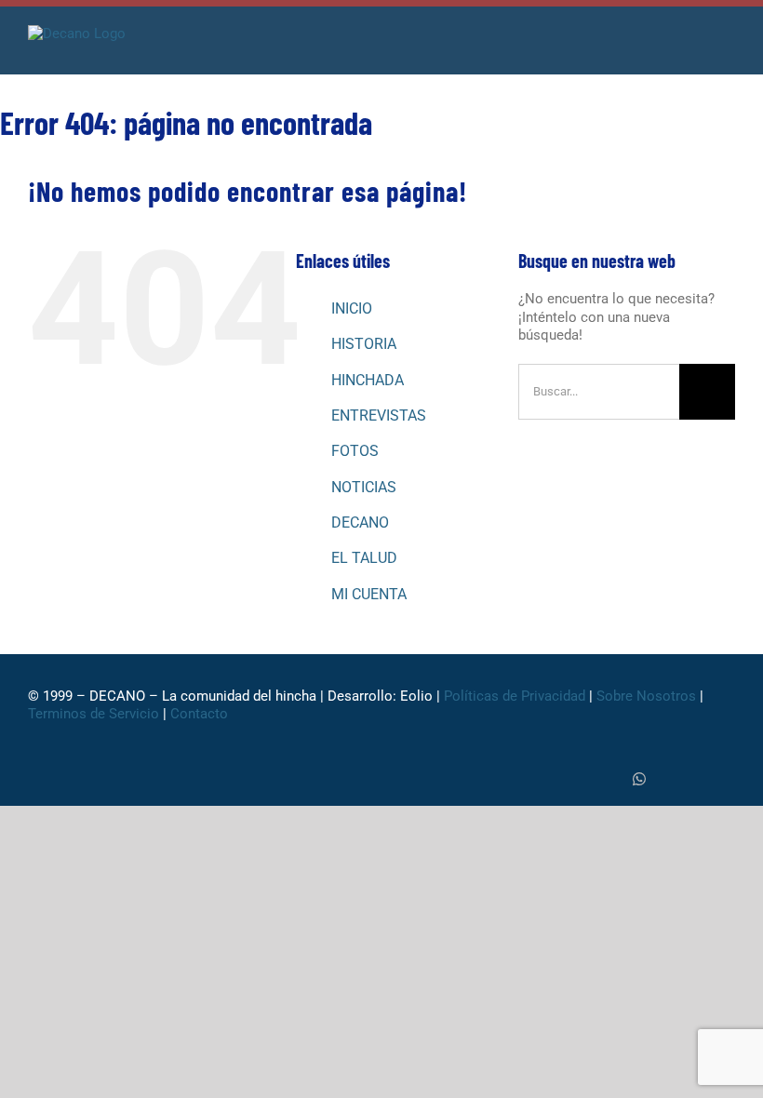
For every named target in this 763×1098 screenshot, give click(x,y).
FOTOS (355, 451)
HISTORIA (363, 344)
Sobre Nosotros (646, 696)
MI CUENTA (369, 594)
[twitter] (608, 779)
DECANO (360, 522)
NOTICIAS (363, 487)
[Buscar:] (598, 390)
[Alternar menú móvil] (727, 46)
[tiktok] (670, 779)
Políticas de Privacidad (514, 696)
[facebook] (578, 779)
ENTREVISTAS (378, 415)
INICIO (351, 308)
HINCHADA (367, 380)
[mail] (729, 779)
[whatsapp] (639, 778)
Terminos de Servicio (93, 713)
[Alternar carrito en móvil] (694, 46)
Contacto (201, 713)
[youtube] (699, 779)
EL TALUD (364, 558)
